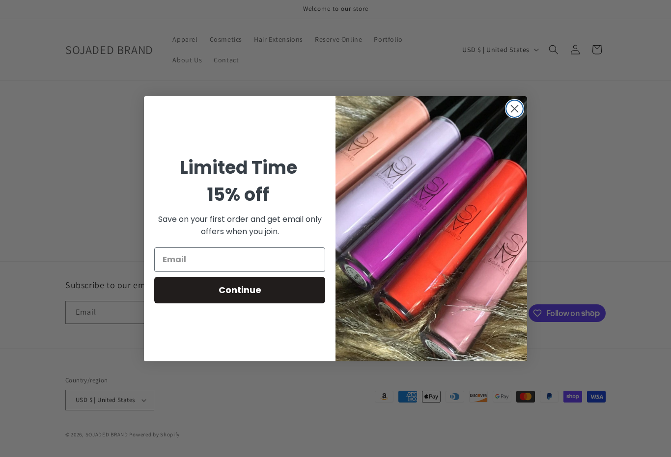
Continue (240, 290)
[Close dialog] (514, 108)
